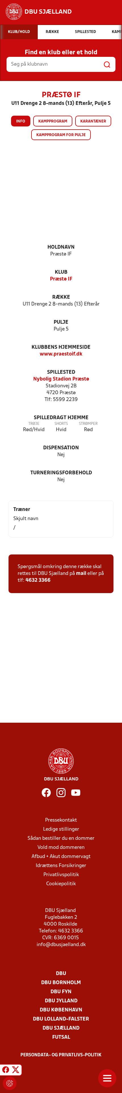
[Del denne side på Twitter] (15, 1070)
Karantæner (93, 121)
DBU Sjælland (61, 1028)
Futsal (61, 1037)
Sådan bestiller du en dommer (61, 838)
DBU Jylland (61, 1001)
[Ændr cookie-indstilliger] (9, 1083)
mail (81, 573)
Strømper (88, 424)
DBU (61, 973)
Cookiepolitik (61, 884)
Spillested (61, 372)
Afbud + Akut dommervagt (61, 856)
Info (20, 121)
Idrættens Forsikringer (61, 865)
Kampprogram (52, 121)
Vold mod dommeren (61, 847)
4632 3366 (38, 580)
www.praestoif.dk (61, 354)
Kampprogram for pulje (61, 135)
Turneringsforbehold (61, 473)
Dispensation (61, 448)
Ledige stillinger (61, 829)
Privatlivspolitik (61, 874)
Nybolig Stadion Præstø (61, 379)
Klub (61, 272)
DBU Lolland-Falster (61, 1019)
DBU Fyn (61, 992)
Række (61, 297)
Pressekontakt (61, 820)
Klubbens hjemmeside (61, 347)
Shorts (61, 424)
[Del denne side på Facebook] (5, 1070)
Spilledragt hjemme (61, 417)
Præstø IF (61, 279)
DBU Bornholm (61, 982)
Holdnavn (61, 247)
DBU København (61, 1010)
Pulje (61, 322)
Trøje (33, 424)
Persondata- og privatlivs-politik (61, 1055)
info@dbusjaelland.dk (61, 944)
